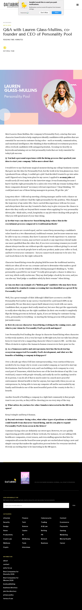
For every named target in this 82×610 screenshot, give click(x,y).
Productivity (8, 535)
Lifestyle (6, 518)
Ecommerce (64, 522)
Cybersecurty (46, 518)
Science (25, 526)
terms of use (8, 598)
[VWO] (29, 12)
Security (6, 522)
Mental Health (65, 539)
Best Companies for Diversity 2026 (10, 573)
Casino (24, 530)
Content (63, 518)
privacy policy (8, 595)
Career (62, 543)
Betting (44, 530)
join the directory (9, 591)
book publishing (9, 584)
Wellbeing (26, 539)
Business (44, 543)
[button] (77, 4)
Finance (25, 518)
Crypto (5, 547)
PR (42, 535)
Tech (24, 522)
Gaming (63, 530)
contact (6, 564)
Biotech (44, 539)
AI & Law (44, 526)
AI (23, 535)
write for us (7, 568)
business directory (10, 588)
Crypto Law (7, 539)
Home (5, 530)
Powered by (24, 12)
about (5, 561)
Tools (24, 543)
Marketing (64, 535)
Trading (44, 522)
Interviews (26, 547)
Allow (56, 12)
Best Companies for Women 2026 (10, 579)
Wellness (6, 543)
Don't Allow (44, 12)
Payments (64, 526)
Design (6, 526)
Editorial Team (8, 51)
